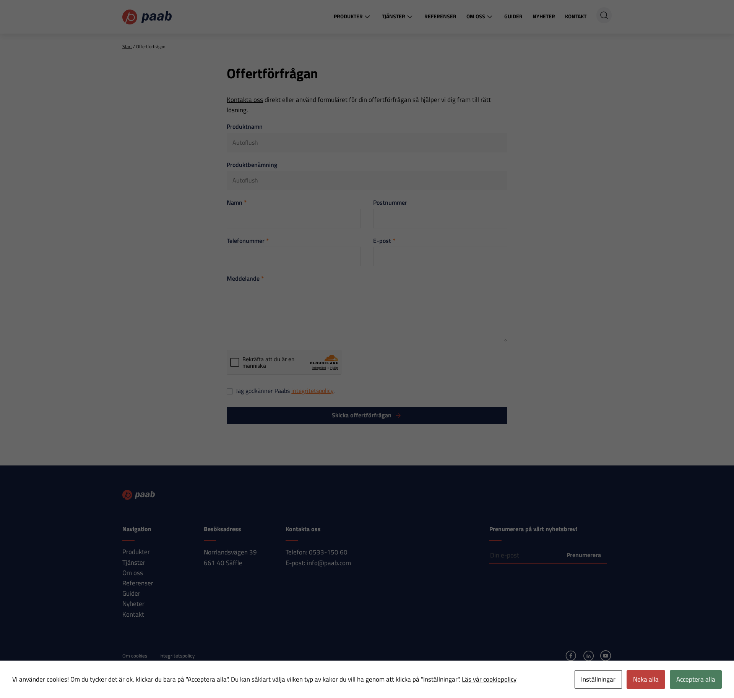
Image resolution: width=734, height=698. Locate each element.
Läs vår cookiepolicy (489, 679)
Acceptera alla (695, 679)
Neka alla (646, 679)
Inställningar (598, 679)
